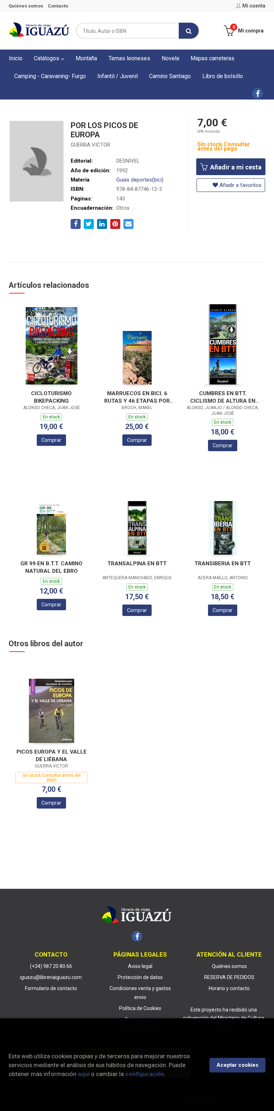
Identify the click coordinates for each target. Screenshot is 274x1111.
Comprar (51, 440)
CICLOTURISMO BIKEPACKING (51, 397)
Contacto (58, 6)
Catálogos (47, 58)
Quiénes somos (26, 6)
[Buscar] (189, 31)
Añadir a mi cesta (235, 167)
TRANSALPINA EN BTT (137, 563)
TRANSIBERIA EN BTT (222, 563)
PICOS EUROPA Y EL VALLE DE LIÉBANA (51, 756)
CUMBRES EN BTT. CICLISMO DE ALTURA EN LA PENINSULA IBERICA (222, 397)
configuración (144, 1073)
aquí (84, 1073)
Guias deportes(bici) (139, 180)
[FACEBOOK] (257, 93)
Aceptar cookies (237, 1065)
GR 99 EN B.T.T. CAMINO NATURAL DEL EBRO (51, 567)
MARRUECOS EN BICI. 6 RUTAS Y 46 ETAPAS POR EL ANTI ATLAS (137, 397)
